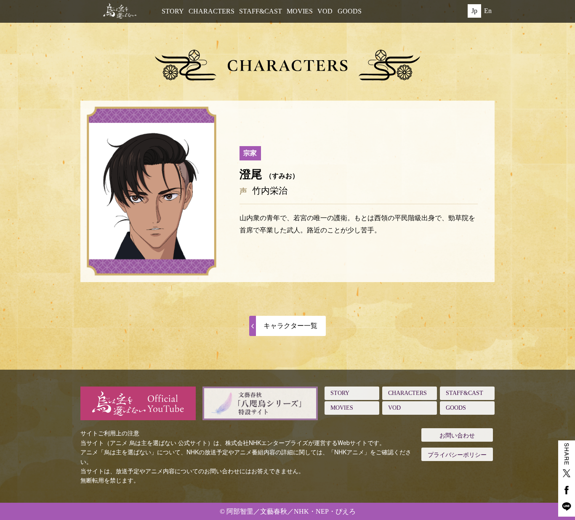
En (488, 10)
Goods (350, 11)
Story (173, 11)
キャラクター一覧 (290, 325)
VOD (325, 11)
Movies (300, 11)
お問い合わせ (457, 435)
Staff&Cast (260, 11)
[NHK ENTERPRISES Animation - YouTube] (138, 403)
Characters (211, 11)
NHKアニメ (349, 452)
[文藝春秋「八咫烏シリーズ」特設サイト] (260, 403)
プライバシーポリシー (457, 454)
